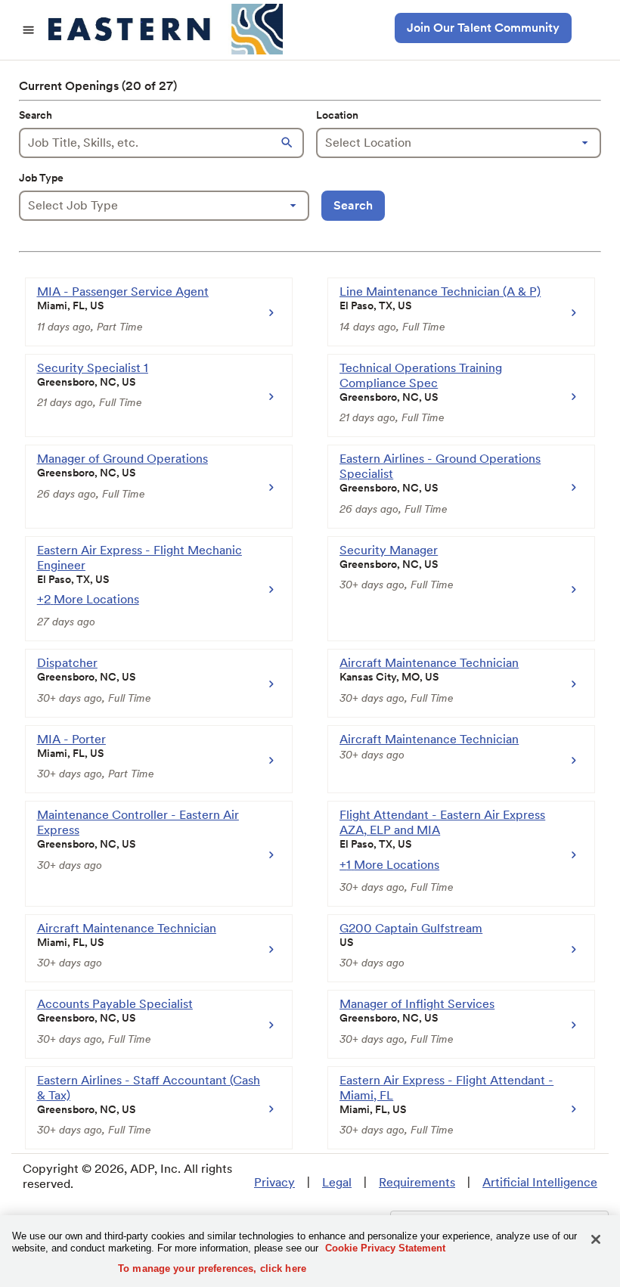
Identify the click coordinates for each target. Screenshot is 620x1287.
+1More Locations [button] (389, 864)
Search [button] (353, 205)
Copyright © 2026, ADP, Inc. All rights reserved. (127, 1176)
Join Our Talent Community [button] (483, 27)
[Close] (595, 1239)
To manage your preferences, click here (212, 1268)
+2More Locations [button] (88, 599)
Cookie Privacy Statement (385, 1248)
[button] (288, 143)
